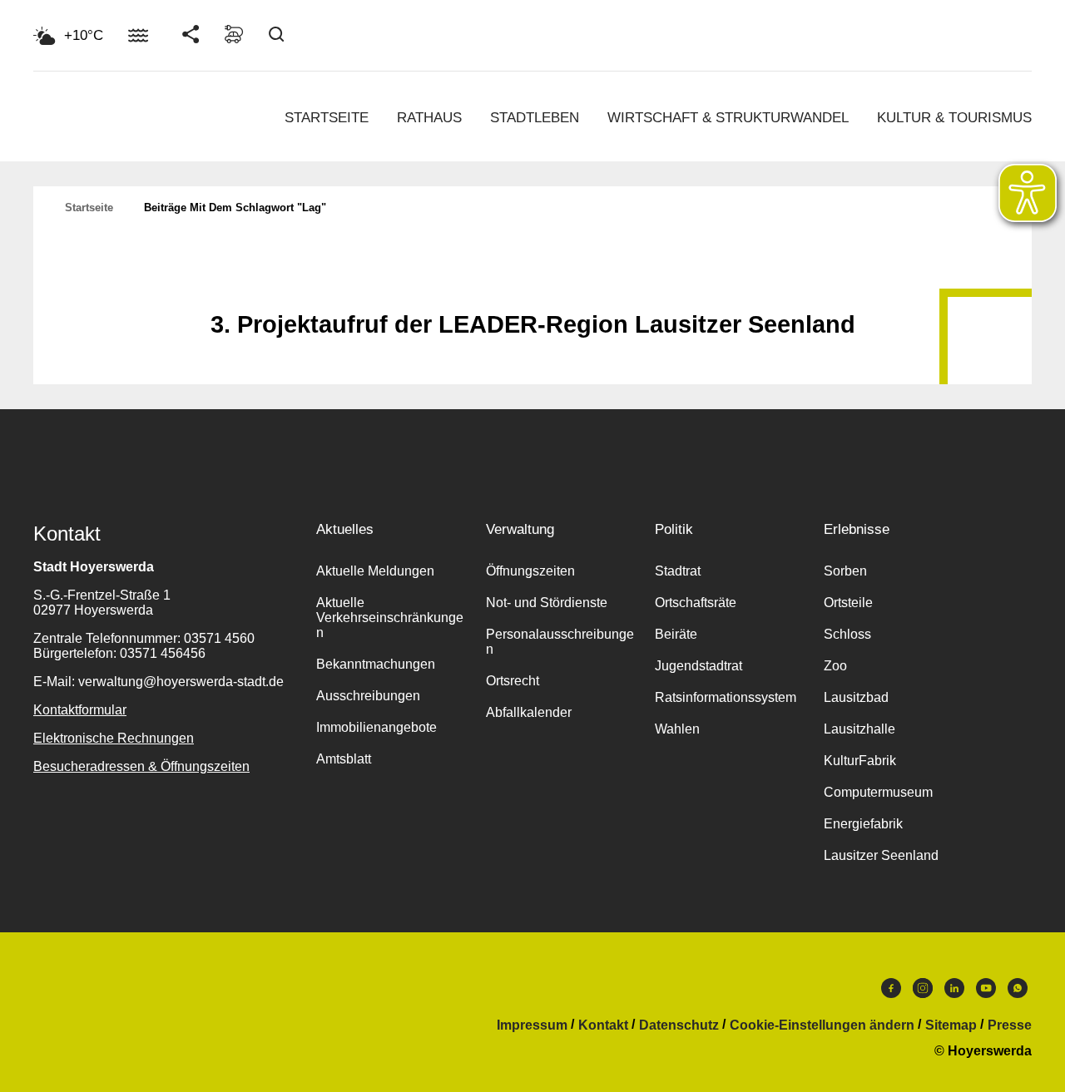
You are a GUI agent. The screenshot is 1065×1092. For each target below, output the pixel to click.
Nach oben (532, 283)
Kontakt (603, 1025)
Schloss (847, 634)
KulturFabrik (860, 761)
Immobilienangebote (376, 727)
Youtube (986, 992)
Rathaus (429, 118)
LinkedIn (954, 992)
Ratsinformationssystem (725, 697)
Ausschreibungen (368, 696)
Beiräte (676, 634)
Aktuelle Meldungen (375, 571)
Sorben (845, 571)
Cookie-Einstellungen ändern (822, 1025)
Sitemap (951, 1025)
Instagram (923, 992)
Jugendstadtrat (698, 666)
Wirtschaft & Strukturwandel (728, 118)
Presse (1010, 1025)
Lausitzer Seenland (881, 855)
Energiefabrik (863, 824)
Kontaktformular (79, 710)
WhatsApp (1017, 992)
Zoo (835, 666)
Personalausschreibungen (560, 641)
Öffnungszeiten (530, 571)
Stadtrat (678, 571)
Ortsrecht (512, 681)
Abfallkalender (529, 712)
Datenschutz (679, 1025)
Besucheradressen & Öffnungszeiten (141, 766)
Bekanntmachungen (375, 664)
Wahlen (677, 729)
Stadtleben (534, 118)
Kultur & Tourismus (954, 118)
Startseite (327, 118)
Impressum (532, 1025)
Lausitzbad (856, 697)
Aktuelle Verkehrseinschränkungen (389, 617)
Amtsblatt (343, 759)
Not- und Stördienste (546, 602)
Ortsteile (848, 602)
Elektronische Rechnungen (113, 738)
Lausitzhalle (859, 729)
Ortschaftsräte (695, 602)
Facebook (891, 992)
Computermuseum (878, 792)
